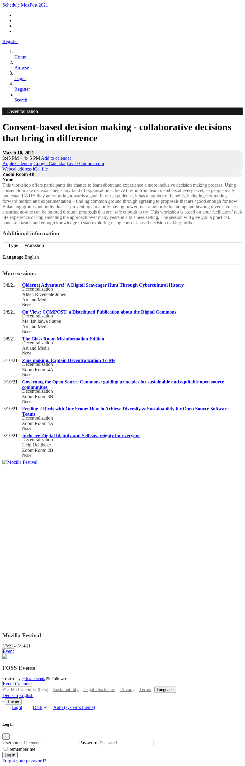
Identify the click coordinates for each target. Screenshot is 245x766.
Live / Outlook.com (85, 163)
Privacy (127, 689)
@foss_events (33, 678)
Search (20, 99)
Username (12, 742)
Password (88, 742)
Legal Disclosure (99, 689)
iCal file (40, 168)
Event (8, 651)
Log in (10, 755)
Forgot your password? (24, 760)
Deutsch (10, 695)
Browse (21, 67)
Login (20, 78)
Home (20, 56)
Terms (145, 689)
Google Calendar (49, 163)
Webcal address (17, 168)
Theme (13, 701)
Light (17, 707)
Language (165, 689)
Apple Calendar (17, 163)
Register (10, 41)
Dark (37, 707)
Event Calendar (17, 683)
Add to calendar (56, 158)
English (26, 695)
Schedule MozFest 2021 (25, 4)
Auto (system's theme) (69, 707)
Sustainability (66, 689)
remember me (22, 749)
